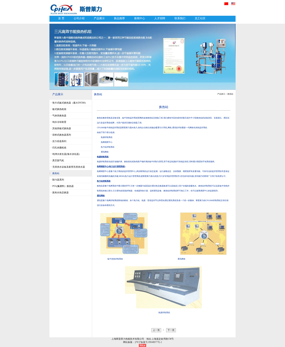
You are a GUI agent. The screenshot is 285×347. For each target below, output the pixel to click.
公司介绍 (79, 18)
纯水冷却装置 (59, 122)
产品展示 (99, 18)
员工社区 (200, 18)
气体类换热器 (59, 115)
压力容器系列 (59, 141)
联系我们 (179, 18)
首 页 (61, 18)
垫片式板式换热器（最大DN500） (69, 102)
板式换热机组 (59, 109)
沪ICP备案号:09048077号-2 (148, 342)
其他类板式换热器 (61, 128)
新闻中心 (139, 18)
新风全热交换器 (60, 192)
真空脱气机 (58, 160)
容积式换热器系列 (61, 134)
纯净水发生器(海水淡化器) (65, 154)
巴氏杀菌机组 (59, 147)
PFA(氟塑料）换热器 (63, 186)
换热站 (55, 173)
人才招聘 (159, 18)
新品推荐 (119, 18)
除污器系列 (58, 179)
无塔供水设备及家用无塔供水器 (68, 167)
